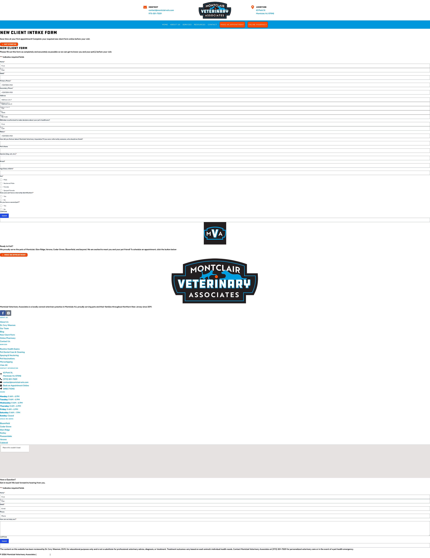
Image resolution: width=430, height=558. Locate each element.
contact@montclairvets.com (161, 10)
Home (165, 24)
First (1, 69)
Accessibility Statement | (62, 554)
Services (187, 24)
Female (6, 187)
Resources (199, 24)
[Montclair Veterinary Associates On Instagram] (8, 313)
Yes (5, 196)
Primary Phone (5, 81)
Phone (2, 132)
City (1, 111)
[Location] (252, 7)
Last (1, 73)
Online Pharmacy (257, 24)
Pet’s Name (4, 146)
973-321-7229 (155, 13)
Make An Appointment (232, 24)
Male (5, 180)
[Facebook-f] (3, 313)
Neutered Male (9, 183)
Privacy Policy (43, 554)
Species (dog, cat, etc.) (8, 154)
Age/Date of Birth (7, 169)
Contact (153, 7)
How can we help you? (8, 519)
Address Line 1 (4, 103)
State (1, 116)
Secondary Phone (6, 88)
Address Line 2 (5, 107)
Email (2, 73)
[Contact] (145, 7)
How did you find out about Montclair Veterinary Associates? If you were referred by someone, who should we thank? (41, 139)
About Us (175, 24)
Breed (2, 161)
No (5, 200)
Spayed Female (9, 190)
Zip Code (3, 120)
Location (261, 7)
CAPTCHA (3, 211)
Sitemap (77, 554)
